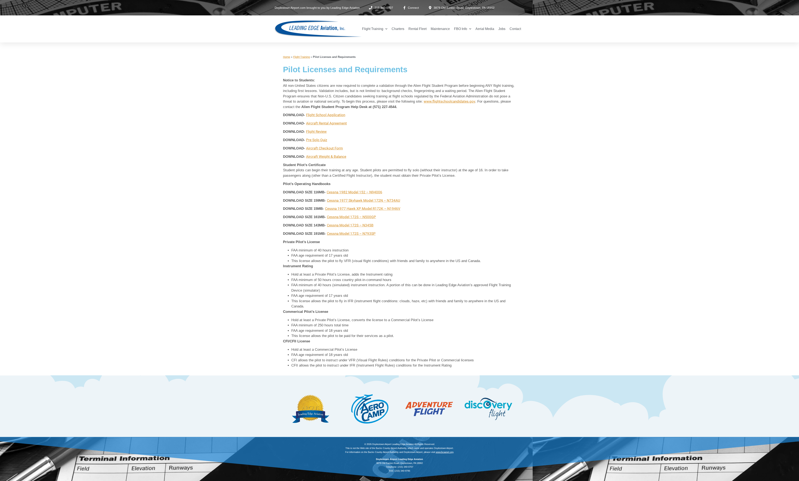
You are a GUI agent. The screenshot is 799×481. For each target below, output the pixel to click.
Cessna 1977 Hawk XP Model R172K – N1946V (362, 208)
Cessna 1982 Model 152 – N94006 (354, 192)
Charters (398, 29)
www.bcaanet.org (444, 452)
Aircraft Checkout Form (324, 148)
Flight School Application (325, 115)
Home (286, 56)
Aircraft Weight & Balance (326, 156)
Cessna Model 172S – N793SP (351, 233)
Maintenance (440, 29)
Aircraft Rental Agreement (326, 123)
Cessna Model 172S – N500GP (351, 217)
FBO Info (460, 29)
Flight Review (316, 131)
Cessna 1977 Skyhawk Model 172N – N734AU (363, 200)
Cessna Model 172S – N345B (350, 225)
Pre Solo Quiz (316, 140)
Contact (515, 29)
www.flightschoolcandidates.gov (449, 101)
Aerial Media (484, 29)
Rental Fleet (417, 29)
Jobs (501, 29)
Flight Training (372, 29)
